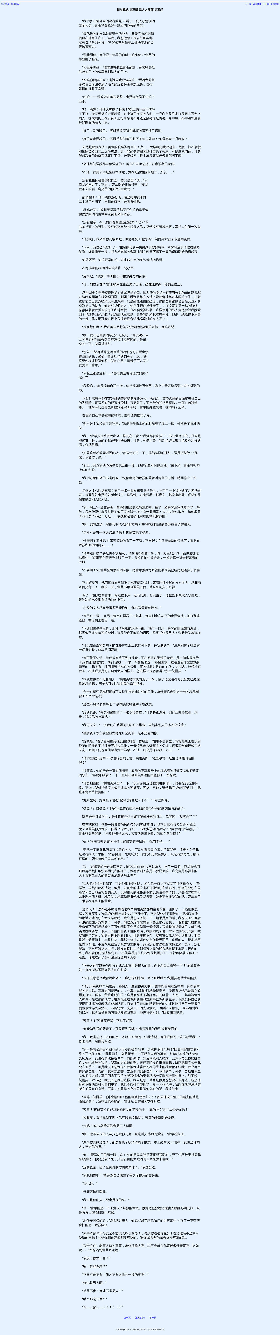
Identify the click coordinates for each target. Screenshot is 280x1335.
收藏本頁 (160, 1329)
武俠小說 (135, 1329)
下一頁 (266, 4)
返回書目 (257, 4)
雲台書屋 (5, 4)
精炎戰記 (15, 4)
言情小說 (152, 1329)
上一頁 (248, 4)
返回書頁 (275, 4)
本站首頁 (119, 1329)
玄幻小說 (127, 1329)
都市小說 (144, 1329)
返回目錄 (140, 1317)
